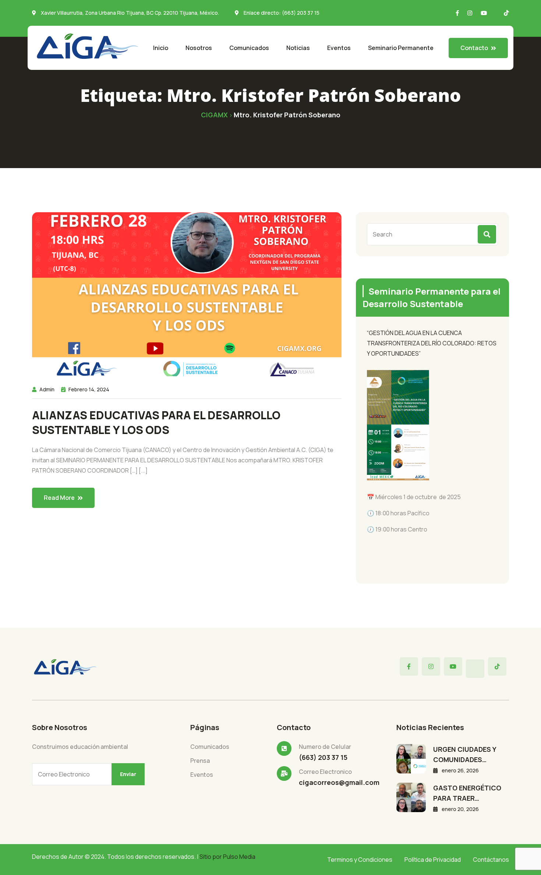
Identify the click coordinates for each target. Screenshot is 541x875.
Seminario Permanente (401, 48)
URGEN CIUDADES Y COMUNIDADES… (464, 754)
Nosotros (198, 48)
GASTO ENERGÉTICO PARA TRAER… (467, 793)
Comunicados (249, 48)
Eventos (339, 48)
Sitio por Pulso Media (227, 857)
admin (46, 389)
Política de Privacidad (432, 860)
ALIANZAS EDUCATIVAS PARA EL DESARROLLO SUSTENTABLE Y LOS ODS (156, 422)
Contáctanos (491, 860)
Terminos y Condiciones (359, 860)
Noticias (298, 48)
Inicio (160, 48)
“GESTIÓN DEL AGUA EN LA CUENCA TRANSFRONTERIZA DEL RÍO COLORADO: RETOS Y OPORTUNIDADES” (431, 343)
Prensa (200, 761)
